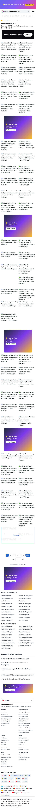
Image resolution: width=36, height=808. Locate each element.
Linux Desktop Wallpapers (26, 643)
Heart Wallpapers (6, 595)
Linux (5, 775)
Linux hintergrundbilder (17, 775)
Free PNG (3, 747)
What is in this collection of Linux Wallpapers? (16, 679)
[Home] (1, 20)
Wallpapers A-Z (23, 738)
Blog (20, 755)
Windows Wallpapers (25, 603)
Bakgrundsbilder (7, 788)
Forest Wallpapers (24, 725)
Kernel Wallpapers (6, 634)
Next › (27, 555)
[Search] (28, 11)
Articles (3, 725)
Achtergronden (21, 790)
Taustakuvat (6, 795)
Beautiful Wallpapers (7, 609)
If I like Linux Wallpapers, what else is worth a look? (18, 675)
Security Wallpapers (7, 632)
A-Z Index (4, 712)
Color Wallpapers (6, 612)
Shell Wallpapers (6, 637)
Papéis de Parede (20, 788)
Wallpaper (24, 786)
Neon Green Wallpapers (26, 595)
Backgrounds (4, 740)
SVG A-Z (21, 744)
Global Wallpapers (6, 606)
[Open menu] (33, 11)
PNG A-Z (21, 747)
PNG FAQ (3, 764)
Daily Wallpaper (5, 723)
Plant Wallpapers (23, 716)
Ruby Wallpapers (6, 648)
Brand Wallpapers (24, 632)
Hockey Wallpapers (24, 712)
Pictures (3, 742)
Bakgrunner (26, 792)
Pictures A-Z (22, 742)
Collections (4, 714)
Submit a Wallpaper (24, 757)
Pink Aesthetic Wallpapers (26, 728)
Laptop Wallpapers (6, 617)
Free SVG (3, 744)
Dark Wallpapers (23, 714)
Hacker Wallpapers (6, 620)
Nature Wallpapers (24, 609)
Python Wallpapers (6, 645)
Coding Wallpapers (6, 603)
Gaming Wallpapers (7, 598)
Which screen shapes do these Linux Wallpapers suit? (16, 670)
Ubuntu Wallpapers (6, 626)
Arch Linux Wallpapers (7, 629)
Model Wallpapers (24, 719)
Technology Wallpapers (25, 637)
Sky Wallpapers (23, 620)
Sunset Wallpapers (24, 617)
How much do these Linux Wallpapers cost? (16, 659)
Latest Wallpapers (6, 719)
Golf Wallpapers (23, 721)
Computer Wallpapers (25, 629)
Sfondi (30, 788)
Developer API (22, 759)
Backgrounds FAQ (6, 757)
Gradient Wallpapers (25, 606)
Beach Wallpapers (24, 614)
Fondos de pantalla (8, 790)
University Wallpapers (24, 723)
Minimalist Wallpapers (7, 614)
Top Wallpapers (5, 721)
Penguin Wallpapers (25, 640)
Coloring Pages (5, 749)
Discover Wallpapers (6, 716)
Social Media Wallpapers (26, 626)
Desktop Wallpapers (25, 598)
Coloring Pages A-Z (24, 749)
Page (13, 559)
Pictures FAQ (4, 759)
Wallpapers (7, 20)
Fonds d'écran (7, 792)
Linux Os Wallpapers (25, 645)
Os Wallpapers (5, 601)
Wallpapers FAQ (5, 755)
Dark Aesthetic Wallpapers (26, 730)
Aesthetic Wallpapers (25, 612)
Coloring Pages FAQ (6, 766)
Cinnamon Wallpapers (7, 643)
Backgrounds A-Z (23, 740)
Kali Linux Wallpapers (25, 634)
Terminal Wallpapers (7, 640)
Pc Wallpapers (23, 601)
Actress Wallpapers (24, 732)
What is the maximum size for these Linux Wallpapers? (14, 664)
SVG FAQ (3, 761)
